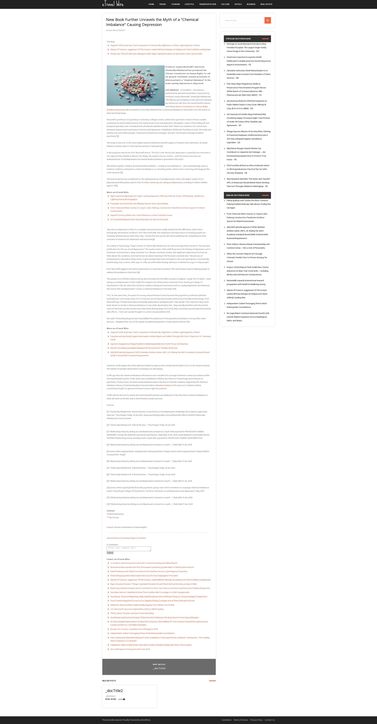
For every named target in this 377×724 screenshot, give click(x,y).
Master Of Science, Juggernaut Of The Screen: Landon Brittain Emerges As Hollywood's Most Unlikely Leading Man (160, 49)
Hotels (238, 4)
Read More (110, 699)
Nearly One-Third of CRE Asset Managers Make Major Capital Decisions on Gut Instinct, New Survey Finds (156, 54)
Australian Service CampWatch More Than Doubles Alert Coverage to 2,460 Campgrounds (149, 592)
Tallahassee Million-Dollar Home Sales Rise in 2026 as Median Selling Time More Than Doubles (151, 645)
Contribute (226, 720)
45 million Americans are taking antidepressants (162, 182)
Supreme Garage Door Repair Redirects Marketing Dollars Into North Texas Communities (149, 344)
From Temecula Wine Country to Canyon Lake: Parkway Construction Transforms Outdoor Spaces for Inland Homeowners (157, 209)
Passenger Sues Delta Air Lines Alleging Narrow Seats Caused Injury (139, 203)
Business (251, 4)
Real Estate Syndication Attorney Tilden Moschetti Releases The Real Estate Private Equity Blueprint (154, 617)
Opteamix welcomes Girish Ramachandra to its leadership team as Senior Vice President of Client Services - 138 (249, 74)
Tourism (175, 4)
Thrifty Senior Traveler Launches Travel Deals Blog (132, 613)
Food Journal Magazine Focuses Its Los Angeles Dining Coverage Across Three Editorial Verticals (152, 601)
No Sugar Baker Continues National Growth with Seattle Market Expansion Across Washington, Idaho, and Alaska (248, 317)
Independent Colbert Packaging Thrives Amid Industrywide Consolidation (142, 633)
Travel (162, 4)
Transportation (207, 4)
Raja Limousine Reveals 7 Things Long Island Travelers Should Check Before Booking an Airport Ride (153, 584)
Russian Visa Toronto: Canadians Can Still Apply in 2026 (134, 629)
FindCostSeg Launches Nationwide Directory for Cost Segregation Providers (144, 575)
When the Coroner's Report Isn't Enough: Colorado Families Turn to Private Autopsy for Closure (247, 257)
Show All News (113, 538)
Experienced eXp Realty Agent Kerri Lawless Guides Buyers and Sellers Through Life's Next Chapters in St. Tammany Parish (160, 338)
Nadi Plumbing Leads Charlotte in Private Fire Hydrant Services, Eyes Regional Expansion (148, 571)
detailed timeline (163, 385)
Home (151, 4)
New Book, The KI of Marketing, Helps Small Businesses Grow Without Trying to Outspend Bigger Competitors (158, 596)
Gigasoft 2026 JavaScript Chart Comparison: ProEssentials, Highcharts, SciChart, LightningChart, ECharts (155, 45)
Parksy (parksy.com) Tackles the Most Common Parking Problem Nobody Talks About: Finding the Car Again (249, 204)
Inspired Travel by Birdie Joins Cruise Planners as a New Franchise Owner (141, 215)
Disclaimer (125, 538)
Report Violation (138, 538)
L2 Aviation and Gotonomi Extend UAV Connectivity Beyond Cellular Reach (143, 563)
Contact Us (270, 720)
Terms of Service (241, 720)
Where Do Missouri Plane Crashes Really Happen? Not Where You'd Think (142, 605)
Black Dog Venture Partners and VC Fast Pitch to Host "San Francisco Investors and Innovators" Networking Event (160, 588)
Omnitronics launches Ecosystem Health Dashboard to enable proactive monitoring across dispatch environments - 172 (249, 61)
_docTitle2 (159, 668)
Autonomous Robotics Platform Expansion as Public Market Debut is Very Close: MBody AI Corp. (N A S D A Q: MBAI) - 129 (247, 104)
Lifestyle (189, 4)
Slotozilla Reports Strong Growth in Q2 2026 (130, 649)
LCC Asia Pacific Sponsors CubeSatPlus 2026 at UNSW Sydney (137, 609)
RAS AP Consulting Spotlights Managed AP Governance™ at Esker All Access (143, 348)
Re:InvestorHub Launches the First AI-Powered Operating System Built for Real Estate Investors (152, 567)
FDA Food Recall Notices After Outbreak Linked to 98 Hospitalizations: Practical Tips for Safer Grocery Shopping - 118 (248, 169)
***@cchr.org (112, 517)
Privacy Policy (256, 720)
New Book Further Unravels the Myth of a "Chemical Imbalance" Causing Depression (152, 22)
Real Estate (266, 4)
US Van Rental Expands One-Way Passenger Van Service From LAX (139, 219)
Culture (225, 4)
